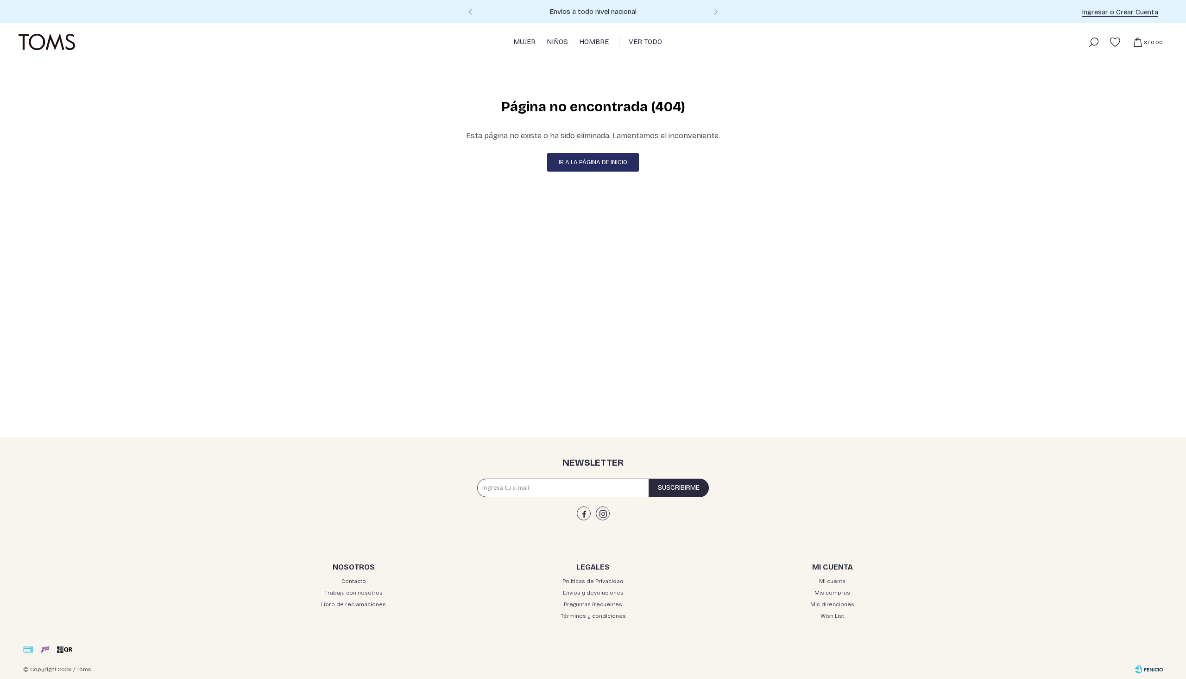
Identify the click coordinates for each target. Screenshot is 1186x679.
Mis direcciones (832, 604)
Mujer (524, 42)
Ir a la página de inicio (593, 162)
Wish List (832, 616)
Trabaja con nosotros (353, 592)
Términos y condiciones (593, 616)
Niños (557, 42)
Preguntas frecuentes (593, 604)
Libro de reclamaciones (353, 604)
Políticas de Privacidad (593, 581)
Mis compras (832, 592)
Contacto (353, 581)
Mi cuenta (832, 581)
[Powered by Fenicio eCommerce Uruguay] (1149, 669)
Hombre (594, 42)
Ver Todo (645, 42)
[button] (715, 13)
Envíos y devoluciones (593, 592)
